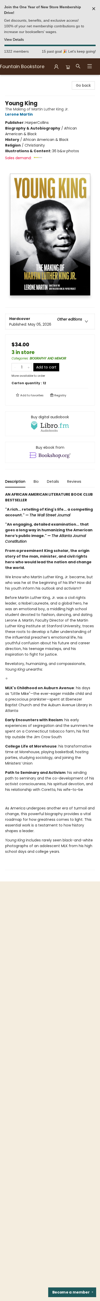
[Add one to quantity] (28, 367)
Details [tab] (53, 481)
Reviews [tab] (74, 481)
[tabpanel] (50, 681)
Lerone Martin (19, 114)
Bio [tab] (36, 481)
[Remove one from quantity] (15, 367)
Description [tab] (15, 481)
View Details (14, 39)
